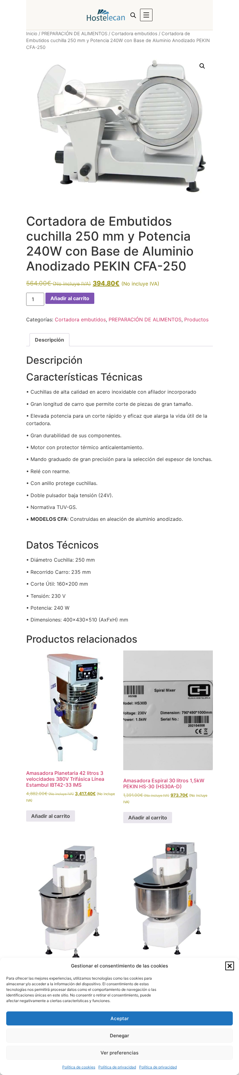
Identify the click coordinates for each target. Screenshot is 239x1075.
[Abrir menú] (146, 15)
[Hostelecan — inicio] (106, 15)
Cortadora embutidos (134, 33)
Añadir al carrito (69, 298)
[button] (230, 966)
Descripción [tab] (49, 340)
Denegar (119, 1036)
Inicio (31, 33)
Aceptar (119, 1018)
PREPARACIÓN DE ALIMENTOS (74, 33)
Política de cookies (78, 1067)
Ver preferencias (119, 1053)
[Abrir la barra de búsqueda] (133, 15)
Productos (196, 319)
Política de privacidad (117, 1067)
